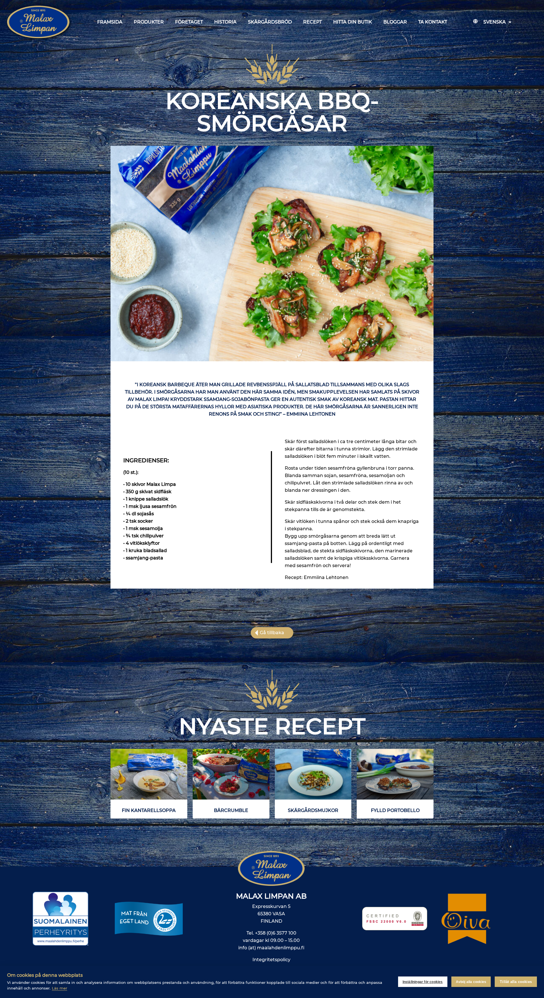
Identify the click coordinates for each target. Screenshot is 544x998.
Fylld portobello (395, 810)
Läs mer (59, 988)
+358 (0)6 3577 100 (275, 933)
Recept (312, 22)
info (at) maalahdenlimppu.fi (271, 947)
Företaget (189, 22)
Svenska (494, 22)
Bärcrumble (231, 810)
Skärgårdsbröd (270, 22)
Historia (225, 22)
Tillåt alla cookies (516, 982)
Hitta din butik (352, 22)
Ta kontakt (432, 22)
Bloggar (395, 22)
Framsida (109, 22)
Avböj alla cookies (471, 982)
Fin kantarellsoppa (149, 810)
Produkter (149, 22)
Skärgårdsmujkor (313, 810)
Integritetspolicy (271, 959)
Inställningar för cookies (423, 982)
